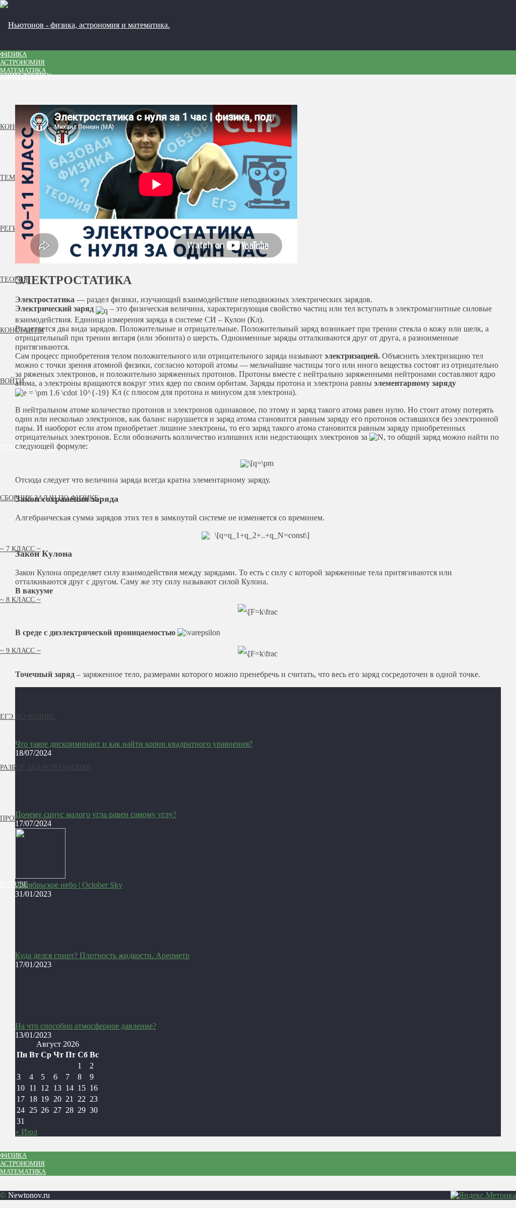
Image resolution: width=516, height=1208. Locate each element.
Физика (13, 54)
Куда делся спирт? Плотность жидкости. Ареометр (102, 955)
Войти (12, 381)
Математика (23, 70)
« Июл (26, 1131)
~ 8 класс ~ (20, 599)
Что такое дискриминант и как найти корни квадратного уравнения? (133, 744)
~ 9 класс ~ (20, 650)
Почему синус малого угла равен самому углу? (95, 814)
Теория (14, 279)
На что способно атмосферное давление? (85, 1026)
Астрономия (22, 62)
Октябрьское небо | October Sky (68, 885)
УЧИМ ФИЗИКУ (25, 76)
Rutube (14, 884)
